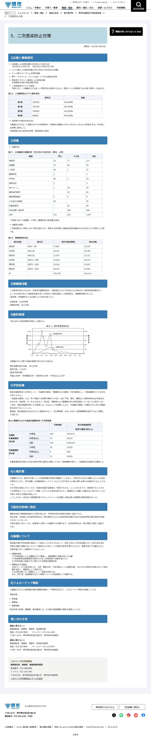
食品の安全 (54, 12)
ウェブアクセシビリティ (95, 727)
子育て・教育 (51, 7)
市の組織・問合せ (132, 707)
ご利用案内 (9, 727)
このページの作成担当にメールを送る (27, 678)
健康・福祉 (67, 7)
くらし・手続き (33, 7)
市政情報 (121, 7)
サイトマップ (112, 727)
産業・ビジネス (105, 7)
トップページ (23, 12)
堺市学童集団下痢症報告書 (90, 12)
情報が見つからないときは (128, 31)
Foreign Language (101, 2)
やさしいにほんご (119, 2)
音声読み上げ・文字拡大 (80, 2)
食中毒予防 (68, 12)
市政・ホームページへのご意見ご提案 (69, 727)
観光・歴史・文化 (85, 7)
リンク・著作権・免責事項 (26, 727)
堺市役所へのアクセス (105, 707)
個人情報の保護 (45, 727)
